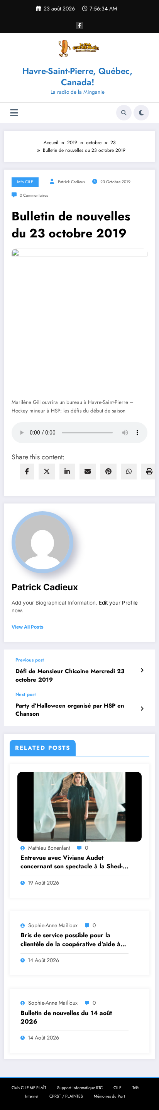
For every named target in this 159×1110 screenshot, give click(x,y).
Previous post (29, 660)
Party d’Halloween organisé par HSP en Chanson (69, 710)
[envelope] (88, 471)
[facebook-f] (79, 25)
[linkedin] (67, 471)
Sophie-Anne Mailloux (53, 925)
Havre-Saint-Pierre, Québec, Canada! (77, 76)
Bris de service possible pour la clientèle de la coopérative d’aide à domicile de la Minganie (70, 939)
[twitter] (47, 471)
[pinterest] (108, 471)
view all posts (28, 627)
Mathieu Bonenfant (49, 848)
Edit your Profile (118, 603)
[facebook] (27, 471)
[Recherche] (124, 113)
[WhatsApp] (129, 471)
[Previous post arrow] (142, 670)
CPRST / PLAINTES (66, 1096)
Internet (32, 1096)
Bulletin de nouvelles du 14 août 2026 (66, 1017)
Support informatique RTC (80, 1088)
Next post (25, 694)
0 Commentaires (34, 195)
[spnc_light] (141, 112)
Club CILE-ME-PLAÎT (29, 1088)
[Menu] (14, 113)
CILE (117, 1088)
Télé (135, 1088)
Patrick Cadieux (71, 182)
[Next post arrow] (142, 708)
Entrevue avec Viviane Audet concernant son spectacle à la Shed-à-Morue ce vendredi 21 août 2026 (74, 862)
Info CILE (25, 182)
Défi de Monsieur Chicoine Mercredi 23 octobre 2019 (69, 675)
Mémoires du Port (109, 1096)
